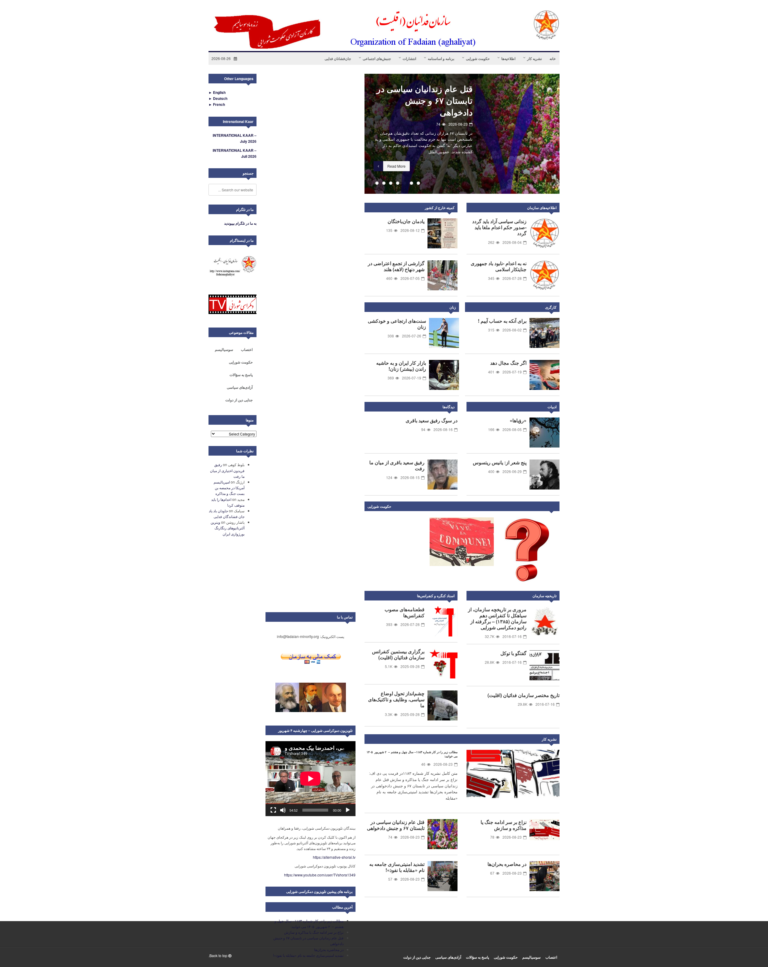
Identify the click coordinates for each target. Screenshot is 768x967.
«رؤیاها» (518, 420)
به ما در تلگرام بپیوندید (240, 223)
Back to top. (218, 955)
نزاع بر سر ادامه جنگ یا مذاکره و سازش (503, 825)
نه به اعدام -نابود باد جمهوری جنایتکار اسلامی (498, 266)
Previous (356, 134)
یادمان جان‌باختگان (406, 221)
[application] (311, 778)
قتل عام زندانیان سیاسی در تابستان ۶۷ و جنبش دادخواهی (424, 100)
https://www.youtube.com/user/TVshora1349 (320, 874)
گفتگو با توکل (513, 653)
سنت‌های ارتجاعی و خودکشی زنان (397, 323)
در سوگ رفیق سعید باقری (432, 420)
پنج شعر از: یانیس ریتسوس (499, 462)
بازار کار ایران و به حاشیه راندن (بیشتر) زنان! (401, 365)
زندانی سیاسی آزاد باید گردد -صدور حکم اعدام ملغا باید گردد (499, 227)
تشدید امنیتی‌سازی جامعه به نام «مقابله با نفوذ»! (396, 867)
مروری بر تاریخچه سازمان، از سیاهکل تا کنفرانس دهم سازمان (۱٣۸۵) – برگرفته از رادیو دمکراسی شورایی (497, 618)
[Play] (348, 810)
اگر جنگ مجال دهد (508, 362)
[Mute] (283, 810)
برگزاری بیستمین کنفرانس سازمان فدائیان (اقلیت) (398, 654)
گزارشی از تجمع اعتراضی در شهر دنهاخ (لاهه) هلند (396, 266)
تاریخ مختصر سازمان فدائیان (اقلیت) (524, 695)
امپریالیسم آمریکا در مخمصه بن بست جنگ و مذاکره (229, 487)
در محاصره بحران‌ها (507, 864)
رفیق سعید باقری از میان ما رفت (396, 465)
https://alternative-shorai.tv (334, 857)
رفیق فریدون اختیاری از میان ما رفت (227, 470)
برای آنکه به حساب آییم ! (502, 320)
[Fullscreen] (273, 810)
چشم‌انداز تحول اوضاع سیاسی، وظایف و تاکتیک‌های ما (396, 699)
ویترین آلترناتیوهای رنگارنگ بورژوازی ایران (227, 527)
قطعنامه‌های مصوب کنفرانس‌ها (404, 612)
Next (554, 507)
